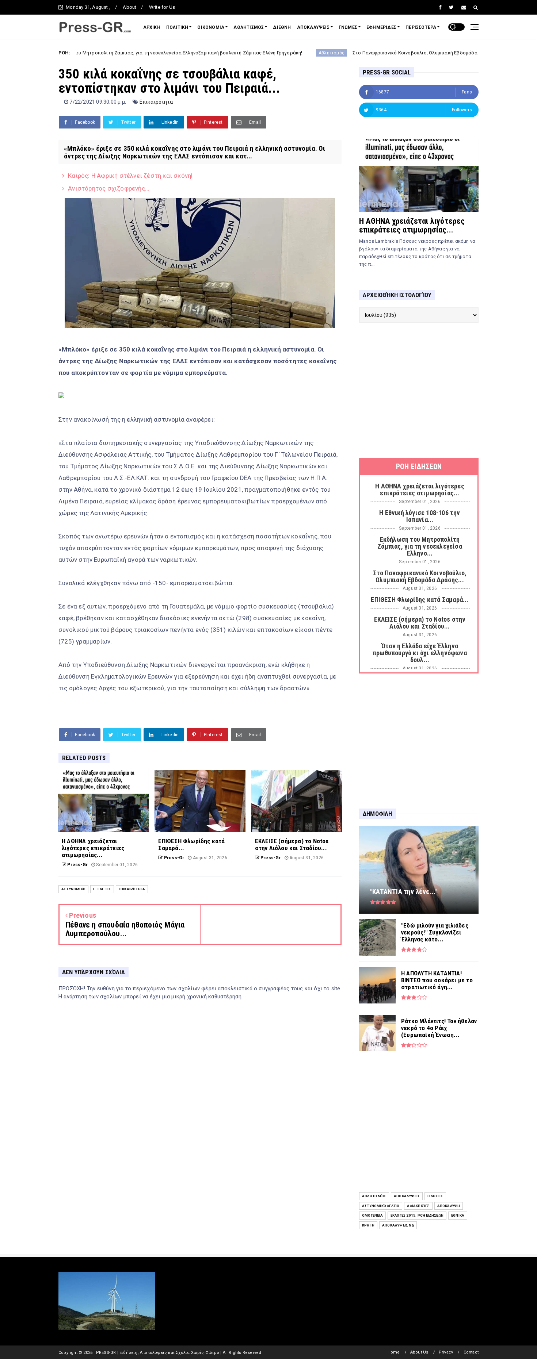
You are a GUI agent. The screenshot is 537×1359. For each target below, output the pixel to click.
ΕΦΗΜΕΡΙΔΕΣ (381, 27)
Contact (471, 1352)
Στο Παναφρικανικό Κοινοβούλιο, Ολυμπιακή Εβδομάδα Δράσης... (380, 52)
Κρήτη (368, 1225)
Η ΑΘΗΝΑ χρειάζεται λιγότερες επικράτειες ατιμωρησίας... (412, 225)
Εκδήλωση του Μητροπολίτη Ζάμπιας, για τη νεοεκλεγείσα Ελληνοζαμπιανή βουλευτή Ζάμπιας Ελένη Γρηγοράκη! (129, 52)
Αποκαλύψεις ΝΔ (398, 1225)
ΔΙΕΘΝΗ (282, 27)
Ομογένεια (372, 1215)
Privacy (446, 1352)
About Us (419, 1352)
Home (394, 1352)
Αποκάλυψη (448, 1206)
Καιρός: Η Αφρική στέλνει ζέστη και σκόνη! (130, 175)
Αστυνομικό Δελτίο (380, 1206)
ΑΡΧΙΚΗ (151, 27)
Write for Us (162, 7)
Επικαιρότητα (156, 102)
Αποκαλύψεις (407, 1196)
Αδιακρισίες (418, 1206)
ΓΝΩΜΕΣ (348, 27)
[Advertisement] (419, 390)
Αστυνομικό (73, 889)
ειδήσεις (435, 1196)
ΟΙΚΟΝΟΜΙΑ (210, 27)
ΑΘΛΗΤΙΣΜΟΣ (248, 27)
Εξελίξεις (102, 889)
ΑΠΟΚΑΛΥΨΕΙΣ (313, 27)
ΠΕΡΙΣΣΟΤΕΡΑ (420, 27)
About (129, 7)
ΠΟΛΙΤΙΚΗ (177, 27)
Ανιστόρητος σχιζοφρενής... (108, 188)
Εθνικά (457, 1215)
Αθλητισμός (285, 52)
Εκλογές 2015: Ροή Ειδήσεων (417, 1215)
